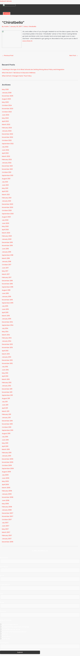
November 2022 (7, 137)
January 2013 (6, 357)
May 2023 (5, 118)
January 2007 (7, 539)
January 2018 (6, 261)
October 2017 (6, 265)
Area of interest (6, 620)
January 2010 (6, 456)
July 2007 (5, 523)
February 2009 (7, 491)
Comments (4, 643)
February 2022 (7, 160)
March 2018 (6, 258)
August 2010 (6, 433)
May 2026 (5, 89)
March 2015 (6, 316)
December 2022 (7, 134)
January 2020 (6, 239)
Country (3, 611)
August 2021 (6, 179)
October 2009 (7, 465)
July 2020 (5, 220)
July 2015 (5, 306)
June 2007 (5, 526)
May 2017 (5, 271)
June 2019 (5, 249)
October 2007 (7, 520)
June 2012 (5, 370)
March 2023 (6, 124)
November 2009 (7, 462)
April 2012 (5, 376)
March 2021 (6, 195)
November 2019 (7, 245)
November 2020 (7, 207)
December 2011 (7, 389)
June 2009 (5, 478)
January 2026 (6, 93)
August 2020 (6, 217)
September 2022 (7, 144)
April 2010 (5, 446)
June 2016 (5, 293)
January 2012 (6, 386)
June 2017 (5, 268)
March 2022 (6, 156)
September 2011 (7, 395)
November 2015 (7, 300)
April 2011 (5, 408)
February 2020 (7, 236)
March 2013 (6, 354)
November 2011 (7, 392)
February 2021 (6, 198)
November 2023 (7, 109)
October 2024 (7, 105)
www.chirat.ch (27, 41)
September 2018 (7, 255)
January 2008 (7, 510)
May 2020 (5, 226)
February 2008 (7, 507)
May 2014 (5, 332)
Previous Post (7, 55)
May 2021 (5, 188)
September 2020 (8, 214)
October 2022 (7, 140)
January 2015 (6, 319)
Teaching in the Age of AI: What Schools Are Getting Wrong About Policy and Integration (33, 69)
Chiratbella (32, 26)
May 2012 (5, 373)
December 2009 (7, 459)
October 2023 (7, 112)
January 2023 (6, 131)
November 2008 (7, 497)
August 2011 (6, 398)
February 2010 (6, 453)
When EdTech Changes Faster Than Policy (17, 76)
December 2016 (7, 281)
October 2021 (6, 172)
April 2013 (5, 351)
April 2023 (5, 121)
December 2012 (7, 360)
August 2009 (6, 472)
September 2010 (7, 430)
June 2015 (5, 309)
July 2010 (5, 437)
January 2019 (6, 252)
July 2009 (5, 475)
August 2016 (6, 290)
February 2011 (6, 414)
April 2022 (5, 153)
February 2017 (6, 277)
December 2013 (7, 344)
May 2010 (5, 443)
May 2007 (5, 529)
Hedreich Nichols (6, 1)
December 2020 (7, 204)
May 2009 (5, 481)
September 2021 (7, 175)
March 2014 (6, 335)
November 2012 (7, 363)
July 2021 (5, 182)
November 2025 (7, 96)
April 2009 (5, 484)
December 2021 (7, 166)
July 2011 (5, 402)
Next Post (73, 55)
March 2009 (6, 488)
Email (2, 576)
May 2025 (5, 102)
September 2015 (7, 303)
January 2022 (6, 163)
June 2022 (5, 150)
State (2, 602)
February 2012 (6, 383)
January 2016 (6, 297)
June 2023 (5, 115)
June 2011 (5, 405)
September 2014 (7, 325)
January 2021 (6, 201)
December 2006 (7, 542)
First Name (4, 558)
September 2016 (7, 287)
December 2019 (7, 242)
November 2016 (7, 284)
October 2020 (7, 210)
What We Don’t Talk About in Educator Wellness (18, 73)
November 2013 (7, 347)
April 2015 (5, 312)
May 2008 (5, 504)
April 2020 (5, 230)
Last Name (4, 567)
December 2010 (7, 421)
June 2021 (5, 185)
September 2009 (8, 468)
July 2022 (5, 147)
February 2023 (7, 128)
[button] (52, 11)
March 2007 (6, 532)
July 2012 (5, 367)
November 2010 (7, 424)
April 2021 (5, 191)
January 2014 (6, 341)
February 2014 (7, 338)
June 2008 (5, 500)
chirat (26, 26)
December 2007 (7, 513)
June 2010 (5, 440)
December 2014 (7, 322)
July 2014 (5, 328)
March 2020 (6, 233)
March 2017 (6, 274)
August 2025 (6, 99)
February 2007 (7, 535)
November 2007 (7, 516)
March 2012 (6, 379)
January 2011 (6, 418)
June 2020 (5, 223)
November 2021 (7, 169)
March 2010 (6, 449)
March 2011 (5, 411)
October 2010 (6, 427)
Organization (5, 585)
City (1, 593)
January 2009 (7, 494)
